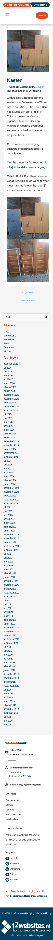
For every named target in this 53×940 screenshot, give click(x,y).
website (38, 181)
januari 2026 (9, 390)
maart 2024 (9, 476)
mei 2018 (8, 720)
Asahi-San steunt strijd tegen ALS (22, 834)
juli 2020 (7, 647)
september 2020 (11, 639)
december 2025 (11, 394)
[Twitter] (7, 874)
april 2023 (8, 518)
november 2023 (11, 491)
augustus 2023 (11, 503)
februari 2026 (10, 387)
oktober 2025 (10, 402)
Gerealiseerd (27, 86)
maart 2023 (9, 522)
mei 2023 (8, 515)
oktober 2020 (10, 635)
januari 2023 (9, 530)
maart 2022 (9, 569)
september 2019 (11, 685)
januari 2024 (9, 484)
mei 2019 (8, 693)
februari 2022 (10, 573)
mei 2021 (8, 608)
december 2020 (11, 627)
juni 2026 (8, 371)
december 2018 (11, 709)
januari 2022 (9, 577)
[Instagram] (7, 869)
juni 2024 (8, 464)
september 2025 (11, 406)
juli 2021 (7, 600)
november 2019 (11, 678)
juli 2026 (7, 367)
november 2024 (11, 445)
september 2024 (11, 452)
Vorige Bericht (28, 292)
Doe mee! (9, 809)
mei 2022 (8, 561)
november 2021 (11, 584)
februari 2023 (10, 526)
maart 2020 (9, 662)
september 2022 (11, 546)
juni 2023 (8, 511)
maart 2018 (9, 724)
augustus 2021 (11, 596)
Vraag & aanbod (13, 814)
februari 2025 (10, 433)
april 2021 (8, 612)
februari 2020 (10, 666)
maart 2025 (9, 429)
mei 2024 (8, 468)
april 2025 (8, 425)
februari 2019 (10, 705)
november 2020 (11, 631)
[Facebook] (7, 864)
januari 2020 (9, 670)
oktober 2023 (10, 495)
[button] (7, 15)
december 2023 (11, 487)
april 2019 (8, 697)
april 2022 (8, 565)
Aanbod (14, 86)
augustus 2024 (11, 456)
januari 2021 (9, 623)
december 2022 (11, 534)
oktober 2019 (10, 681)
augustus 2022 (11, 549)
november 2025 (11, 398)
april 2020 (8, 658)
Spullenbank (9, 335)
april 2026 (8, 379)
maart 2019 (9, 701)
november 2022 (11, 538)
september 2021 (11, 592)
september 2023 (11, 499)
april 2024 (8, 472)
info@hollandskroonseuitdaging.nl (27, 167)
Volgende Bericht (27, 300)
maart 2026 (9, 383)
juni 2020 (8, 650)
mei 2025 (8, 421)
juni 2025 (8, 418)
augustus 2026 (11, 363)
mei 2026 (8, 375)
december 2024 (11, 441)
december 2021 (11, 581)
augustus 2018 (11, 712)
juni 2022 (8, 557)
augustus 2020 (11, 643)
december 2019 (11, 674)
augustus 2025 (11, 410)
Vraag (6, 331)
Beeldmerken (11, 819)
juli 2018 (7, 716)
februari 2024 (10, 480)
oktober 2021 (10, 588)
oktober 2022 (10, 542)
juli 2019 (7, 689)
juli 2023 (7, 507)
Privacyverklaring (13, 800)
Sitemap (9, 804)
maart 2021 (9, 615)
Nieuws (7, 351)
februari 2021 (10, 619)
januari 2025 (9, 437)
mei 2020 (8, 654)
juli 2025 (7, 414)
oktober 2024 (10, 449)
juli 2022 (7, 553)
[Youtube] (7, 880)
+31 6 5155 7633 (23, 776)
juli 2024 (7, 460)
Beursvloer (9, 339)
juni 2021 (8, 604)
